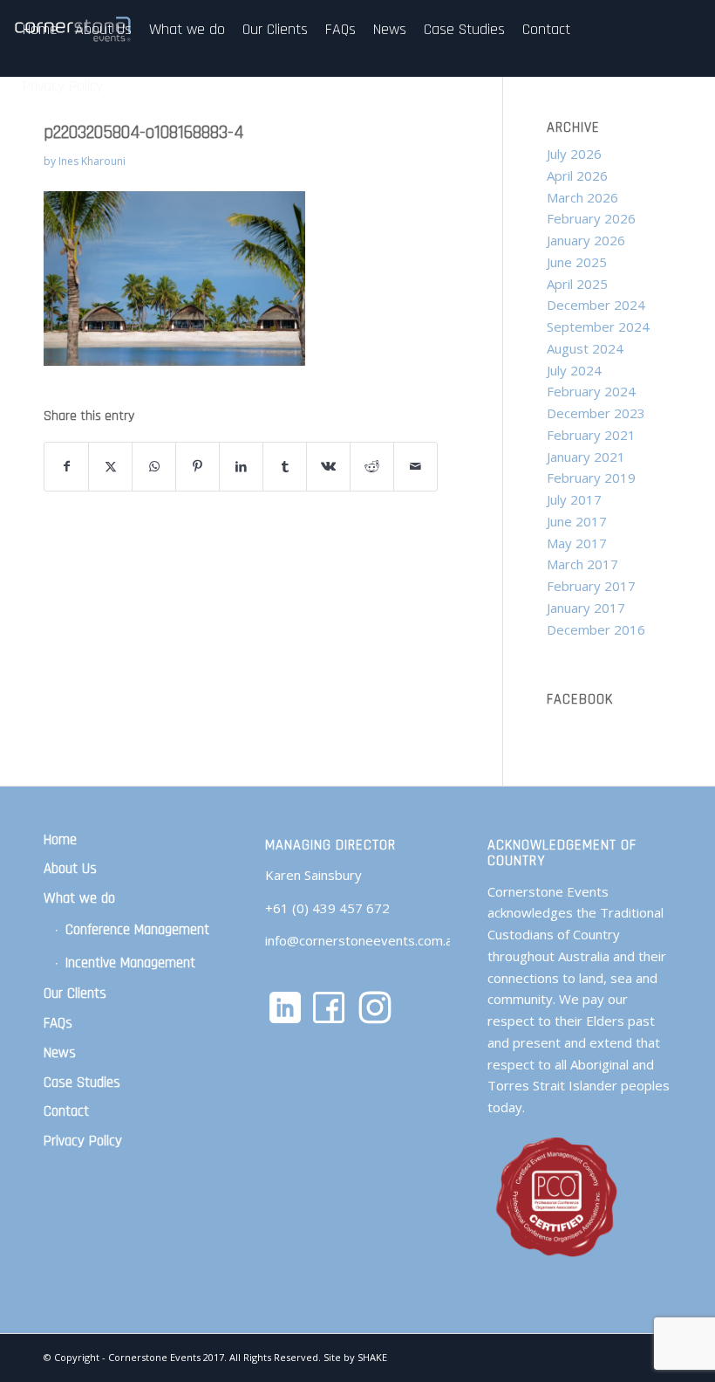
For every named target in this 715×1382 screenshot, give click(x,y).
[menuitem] (40, 29)
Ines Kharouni (92, 161)
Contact (66, 1111)
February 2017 (591, 586)
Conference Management (137, 929)
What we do (79, 898)
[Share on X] (110, 467)
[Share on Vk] (328, 467)
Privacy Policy (83, 1141)
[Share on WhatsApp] (154, 467)
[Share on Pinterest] (197, 467)
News (60, 1052)
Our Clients (75, 993)
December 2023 (596, 413)
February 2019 (591, 477)
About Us (70, 868)
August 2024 (585, 348)
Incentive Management (130, 963)
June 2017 (577, 521)
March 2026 (582, 197)
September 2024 (598, 326)
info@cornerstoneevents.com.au (362, 940)
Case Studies (82, 1082)
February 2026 (591, 218)
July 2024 (574, 370)
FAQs (58, 1023)
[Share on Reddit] (372, 467)
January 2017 (586, 607)
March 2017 (582, 564)
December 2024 (596, 304)
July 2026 (574, 153)
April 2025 (577, 283)
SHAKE (372, 1357)
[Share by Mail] (415, 467)
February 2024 (591, 391)
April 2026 (577, 175)
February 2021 (591, 434)
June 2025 (577, 262)
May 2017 (577, 543)
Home (60, 839)
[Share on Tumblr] (284, 467)
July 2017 (574, 499)
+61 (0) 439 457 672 (327, 908)
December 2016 (596, 629)
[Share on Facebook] (66, 467)
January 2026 (586, 240)
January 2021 (586, 456)
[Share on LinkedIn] (241, 467)
